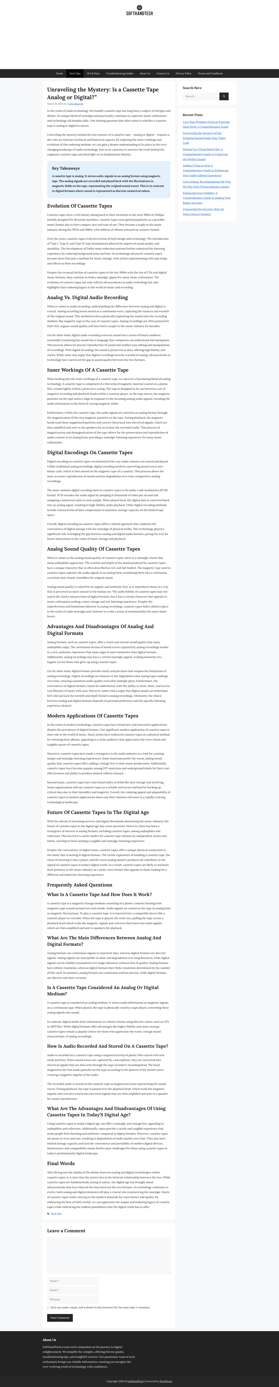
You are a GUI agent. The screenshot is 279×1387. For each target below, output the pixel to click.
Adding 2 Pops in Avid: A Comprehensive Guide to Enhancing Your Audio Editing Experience (205, 170)
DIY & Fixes (93, 73)
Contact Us (163, 73)
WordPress (166, 1381)
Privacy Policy (183, 73)
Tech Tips (74, 73)
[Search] (224, 96)
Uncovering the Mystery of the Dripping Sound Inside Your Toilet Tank (204, 138)
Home (59, 73)
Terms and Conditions (210, 73)
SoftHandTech (135, 1381)
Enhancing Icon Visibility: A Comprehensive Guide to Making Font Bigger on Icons (207, 198)
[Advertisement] (139, 45)
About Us (145, 73)
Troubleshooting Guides (119, 73)
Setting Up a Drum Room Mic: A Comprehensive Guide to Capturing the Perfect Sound (205, 154)
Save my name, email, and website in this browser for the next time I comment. (100, 1307)
